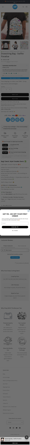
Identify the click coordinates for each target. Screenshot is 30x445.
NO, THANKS (15, 230)
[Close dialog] (28, 211)
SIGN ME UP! (15, 227)
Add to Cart (15, 443)
